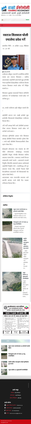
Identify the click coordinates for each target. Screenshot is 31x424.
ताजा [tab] (8, 341)
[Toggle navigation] (2, 25)
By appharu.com (4, 422)
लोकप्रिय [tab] (22, 341)
